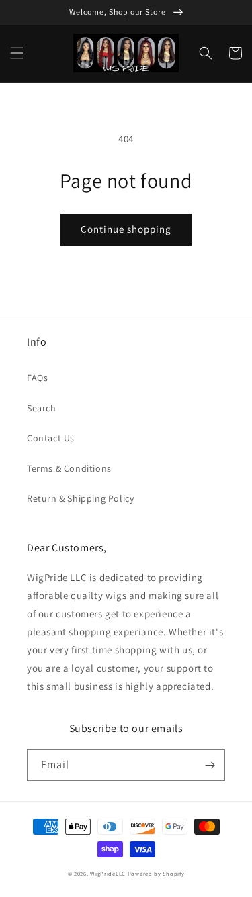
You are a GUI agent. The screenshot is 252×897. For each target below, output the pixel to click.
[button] (17, 53)
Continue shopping (126, 229)
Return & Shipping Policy (80, 498)
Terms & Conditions (69, 468)
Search (41, 408)
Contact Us (51, 438)
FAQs (37, 378)
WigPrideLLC (108, 873)
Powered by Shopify (156, 873)
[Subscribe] (209, 765)
